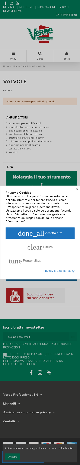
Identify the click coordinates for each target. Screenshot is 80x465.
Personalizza (25, 261)
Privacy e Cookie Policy (59, 271)
